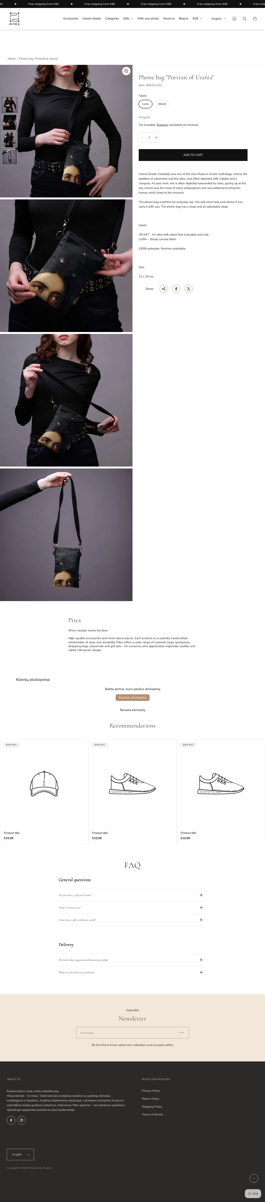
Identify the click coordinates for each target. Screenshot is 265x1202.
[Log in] (234, 18)
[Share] (163, 289)
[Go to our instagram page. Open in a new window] (21, 1120)
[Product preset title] (44, 784)
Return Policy (150, 1099)
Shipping (162, 125)
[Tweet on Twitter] (188, 289)
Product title (12, 833)
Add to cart (193, 155)
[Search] (244, 18)
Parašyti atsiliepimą (132, 697)
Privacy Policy (151, 1091)
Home (12, 59)
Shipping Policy (152, 1107)
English (217, 19)
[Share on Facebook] (176, 289)
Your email (87, 1033)
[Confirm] (182, 1032)
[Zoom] (126, 71)
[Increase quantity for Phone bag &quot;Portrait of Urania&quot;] (156, 137)
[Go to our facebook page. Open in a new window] (11, 1120)
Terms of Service (152, 1114)
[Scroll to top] (254, 1178)
